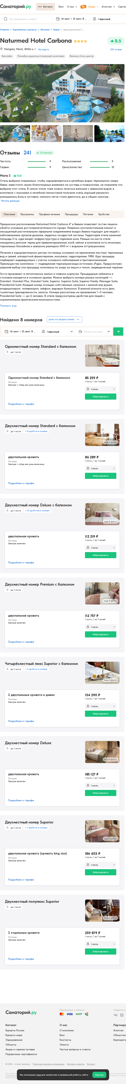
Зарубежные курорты (25, 29)
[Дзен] (121, 1015)
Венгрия (45, 29)
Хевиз (56, 29)
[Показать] (118, 331)
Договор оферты (76, 1064)
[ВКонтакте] (115, 1015)
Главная (4, 29)
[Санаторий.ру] (18, 6)
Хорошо (99, 1074)
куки (39, 1074)
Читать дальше (10, 201)
